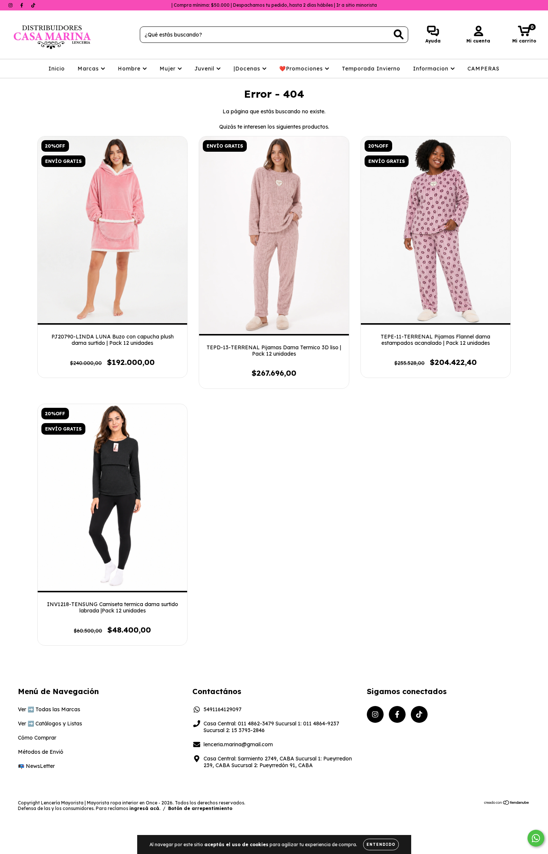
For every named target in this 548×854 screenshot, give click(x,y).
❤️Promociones (302, 68)
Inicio (56, 68)
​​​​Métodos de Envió (40, 752)
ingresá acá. (144, 808)
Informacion (431, 68)
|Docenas (248, 68)
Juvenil (205, 68)
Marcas (89, 68)
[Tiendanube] (507, 803)
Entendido (381, 844)
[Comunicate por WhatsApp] (535, 838)
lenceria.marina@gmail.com (238, 744)
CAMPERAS (483, 68)
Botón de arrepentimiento (200, 808)
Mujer (168, 68)
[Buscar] (398, 34)
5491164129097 (223, 709)
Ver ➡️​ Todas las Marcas (49, 709)
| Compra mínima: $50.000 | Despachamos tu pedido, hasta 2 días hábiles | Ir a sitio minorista (274, 5)
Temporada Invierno (371, 68)
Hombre (130, 68)
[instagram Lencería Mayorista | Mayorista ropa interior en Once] (11, 5)
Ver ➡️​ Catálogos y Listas (50, 723)
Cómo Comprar (37, 737)
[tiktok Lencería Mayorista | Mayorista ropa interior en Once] (33, 5)
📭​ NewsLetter (36, 766)
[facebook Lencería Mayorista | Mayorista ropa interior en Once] (22, 5)
